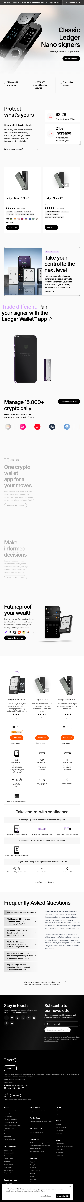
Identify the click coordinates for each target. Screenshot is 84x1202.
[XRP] (14, 427)
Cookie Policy (60, 1152)
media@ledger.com (23, 1013)
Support (32, 1162)
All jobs (58, 1114)
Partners (32, 1182)
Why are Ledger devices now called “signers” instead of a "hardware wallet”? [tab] (18, 967)
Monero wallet (8, 1164)
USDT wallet (8, 1167)
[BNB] (58, 427)
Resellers (33, 1167)
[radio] (7, 219)
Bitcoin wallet (8, 1150)
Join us (58, 1111)
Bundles (6, 1131)
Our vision (59, 1124)
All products (7, 1136)
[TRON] (29, 427)
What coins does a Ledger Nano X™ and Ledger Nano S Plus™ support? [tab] (17, 932)
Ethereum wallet (9, 1153)
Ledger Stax (8, 1116)
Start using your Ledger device (39, 1143)
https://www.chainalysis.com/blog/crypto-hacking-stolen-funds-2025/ (42, 984)
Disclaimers (59, 1155)
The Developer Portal (36, 1132)
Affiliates (32, 1173)
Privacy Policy (60, 1149)
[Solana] (73, 427)
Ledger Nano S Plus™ (17, 198)
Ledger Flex (7, 1114)
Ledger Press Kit (35, 1170)
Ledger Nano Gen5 (10, 1111)
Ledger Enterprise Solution (38, 1111)
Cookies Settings (45, 1196)
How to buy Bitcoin (35, 1148)
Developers (33, 1179)
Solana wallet (8, 1156)
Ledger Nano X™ (53, 198)
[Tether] (43, 427)
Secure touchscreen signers (12, 1125)
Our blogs (59, 1133)
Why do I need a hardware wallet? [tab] (20, 912)
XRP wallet (7, 1161)
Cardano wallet (8, 1158)
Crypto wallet (8, 1173)
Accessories (8, 1134)
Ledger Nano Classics (11, 1119)
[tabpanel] (62, 931)
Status (32, 1176)
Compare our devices (10, 1122)
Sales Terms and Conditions (64, 1146)
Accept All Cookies (63, 1196)
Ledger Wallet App (9, 1139)
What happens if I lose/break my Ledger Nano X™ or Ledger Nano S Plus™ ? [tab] (18, 921)
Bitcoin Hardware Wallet (37, 1151)
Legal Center (60, 1143)
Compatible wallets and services (40, 1145)
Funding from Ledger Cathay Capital (41, 1121)
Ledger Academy (61, 1127)
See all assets (8, 1170)
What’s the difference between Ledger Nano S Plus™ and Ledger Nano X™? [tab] (18, 944)
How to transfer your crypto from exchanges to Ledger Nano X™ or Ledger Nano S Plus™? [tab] (20, 955)
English (9, 1068)
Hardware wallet (9, 1128)
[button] (73, 2)
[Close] (70, 1186)
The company (60, 1130)
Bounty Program (35, 1165)
